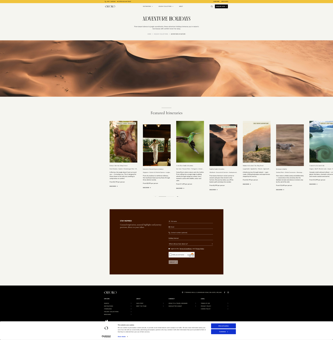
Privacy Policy (199, 249)
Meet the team (141, 306)
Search (106, 303)
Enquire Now (220, 6)
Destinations (108, 306)
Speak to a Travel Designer (178, 303)
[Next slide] (177, 196)
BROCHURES (224, 1)
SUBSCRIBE (216, 1)
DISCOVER (113, 186)
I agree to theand (187, 249)
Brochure (107, 314)
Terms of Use (205, 303)
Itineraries (108, 309)
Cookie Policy (206, 309)
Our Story (139, 303)
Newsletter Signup (175, 306)
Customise (222, 331)
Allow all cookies (223, 326)
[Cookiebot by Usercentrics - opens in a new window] (106, 336)
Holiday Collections (161, 34)
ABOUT (181, 6)
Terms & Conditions (186, 249)
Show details (122, 336)
